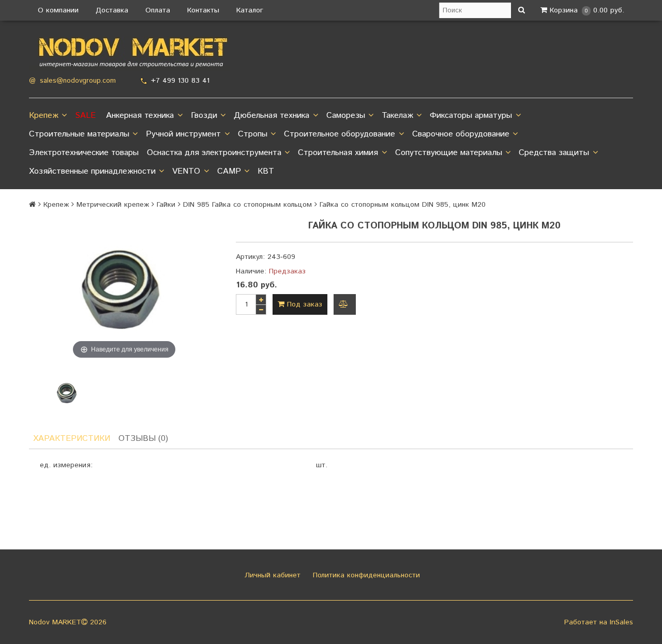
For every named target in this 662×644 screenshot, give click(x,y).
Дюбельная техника (271, 115)
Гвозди (204, 115)
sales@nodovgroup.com (78, 81)
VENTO (186, 171)
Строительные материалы (79, 134)
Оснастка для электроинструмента (214, 153)
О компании (58, 10)
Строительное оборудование (339, 134)
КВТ (266, 171)
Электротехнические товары (84, 153)
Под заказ (303, 304)
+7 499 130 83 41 (180, 80)
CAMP (229, 171)
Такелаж (397, 115)
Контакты (203, 10)
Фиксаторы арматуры (471, 115)
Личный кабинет (271, 575)
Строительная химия (338, 153)
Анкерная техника (140, 115)
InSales (621, 622)
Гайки (166, 205)
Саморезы (345, 115)
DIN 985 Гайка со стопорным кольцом (247, 205)
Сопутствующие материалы (448, 153)
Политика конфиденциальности (365, 575)
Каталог (249, 10)
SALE (85, 115)
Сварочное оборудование (460, 134)
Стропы (252, 134)
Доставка (112, 10)
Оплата (157, 10)
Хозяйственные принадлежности (92, 171)
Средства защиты (554, 153)
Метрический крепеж (113, 205)
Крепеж (43, 115)
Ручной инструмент (183, 134)
